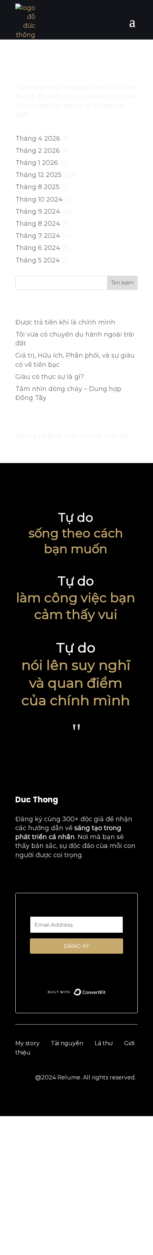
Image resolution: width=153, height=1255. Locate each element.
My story (27, 1043)
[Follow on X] (80, 876)
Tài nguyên (67, 1043)
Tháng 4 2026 (37, 138)
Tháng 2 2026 (37, 151)
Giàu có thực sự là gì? (49, 377)
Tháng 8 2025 (37, 187)
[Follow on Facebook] (21, 876)
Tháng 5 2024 (37, 260)
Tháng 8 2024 (37, 224)
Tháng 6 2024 (37, 248)
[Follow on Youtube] (36, 876)
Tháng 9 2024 (37, 211)
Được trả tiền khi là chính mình (65, 322)
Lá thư (104, 1043)
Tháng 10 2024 (39, 199)
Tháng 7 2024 (37, 236)
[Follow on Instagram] (51, 876)
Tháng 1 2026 (36, 163)
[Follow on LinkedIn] (66, 876)
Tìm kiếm (122, 283)
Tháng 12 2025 (38, 175)
